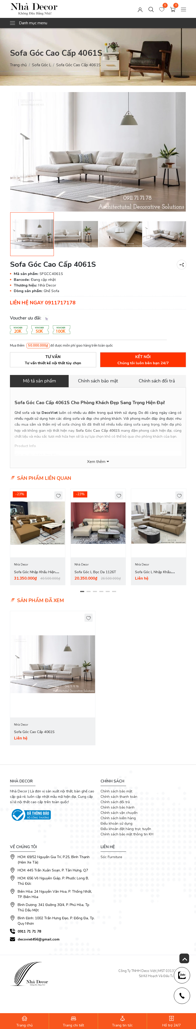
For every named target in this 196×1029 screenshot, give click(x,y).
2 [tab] (88, 591)
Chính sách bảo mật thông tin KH (127, 834)
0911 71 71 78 (29, 931)
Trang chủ (18, 65)
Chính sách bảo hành (117, 807)
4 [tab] (101, 591)
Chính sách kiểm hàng (118, 818)
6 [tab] (114, 591)
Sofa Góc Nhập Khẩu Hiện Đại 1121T (34, 575)
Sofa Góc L (41, 65)
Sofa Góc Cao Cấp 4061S (34, 731)
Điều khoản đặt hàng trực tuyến (126, 828)
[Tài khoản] (140, 9)
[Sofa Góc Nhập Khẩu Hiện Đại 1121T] (37, 523)
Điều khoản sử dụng (116, 823)
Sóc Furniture (111, 857)
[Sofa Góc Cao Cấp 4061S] (98, 152)
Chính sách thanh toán (119, 796)
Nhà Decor (21, 564)
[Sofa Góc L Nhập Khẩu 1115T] (158, 523)
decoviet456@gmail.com (38, 939)
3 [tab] (95, 591)
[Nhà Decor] (45, 9)
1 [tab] (82, 591)
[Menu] (183, 9)
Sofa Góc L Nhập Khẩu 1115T (153, 575)
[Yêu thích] (58, 495)
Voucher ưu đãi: (26, 318)
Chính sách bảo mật (116, 791)
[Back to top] (184, 958)
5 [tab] (107, 591)
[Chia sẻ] (181, 264)
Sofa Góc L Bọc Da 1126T (95, 572)
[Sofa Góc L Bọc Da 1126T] (98, 523)
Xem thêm (96, 462)
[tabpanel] (37, 537)
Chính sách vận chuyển (119, 812)
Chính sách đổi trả (115, 802)
